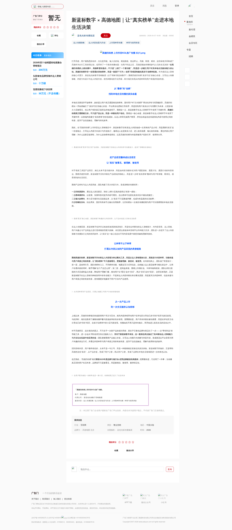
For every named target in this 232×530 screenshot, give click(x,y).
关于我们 (35, 498)
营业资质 (68, 498)
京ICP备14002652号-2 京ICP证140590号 (46, 517)
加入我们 (57, 498)
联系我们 (46, 498)
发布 (170, 469)
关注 (106, 35)
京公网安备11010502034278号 (78, 517)
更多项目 (47, 55)
